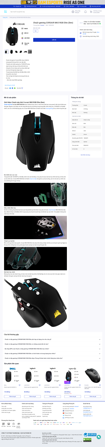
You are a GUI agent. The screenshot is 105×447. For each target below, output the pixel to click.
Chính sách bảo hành (27, 408)
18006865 (71, 408)
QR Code (3, 426)
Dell (5, 385)
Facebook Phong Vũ (69, 410)
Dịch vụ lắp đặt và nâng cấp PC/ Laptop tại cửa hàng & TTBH (31, 417)
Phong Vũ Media (68, 413)
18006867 (76, 406)
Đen (36, 31)
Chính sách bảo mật (47, 412)
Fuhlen (86, 385)
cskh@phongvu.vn (87, 408)
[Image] (52, 2)
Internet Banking (18, 427)
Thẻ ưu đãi (3, 406)
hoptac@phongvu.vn (88, 415)
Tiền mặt (9, 426)
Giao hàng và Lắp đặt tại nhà (28, 414)
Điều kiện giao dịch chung (28, 406)
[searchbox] (38, 11)
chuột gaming (49, 108)
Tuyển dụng (45, 416)
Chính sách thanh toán (27, 412)
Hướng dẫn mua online (6, 408)
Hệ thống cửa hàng (46, 408)
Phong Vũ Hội (68, 415)
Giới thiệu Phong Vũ (46, 406)
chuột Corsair (52, 210)
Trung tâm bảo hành (47, 410)
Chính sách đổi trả (26, 410)
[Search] (67, 11)
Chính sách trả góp (5, 412)
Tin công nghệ (45, 414)
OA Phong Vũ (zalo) (69, 417)
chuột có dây (32, 178)
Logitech (26, 385)
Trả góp (13, 426)
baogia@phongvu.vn (87, 412)
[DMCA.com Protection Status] (87, 440)
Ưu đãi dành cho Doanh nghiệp (8, 410)
